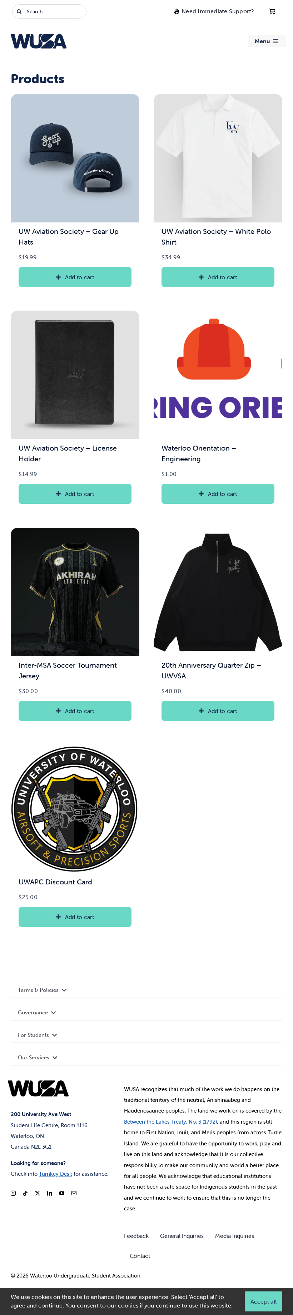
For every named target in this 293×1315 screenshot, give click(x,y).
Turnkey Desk (55, 1173)
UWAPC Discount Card (55, 881)
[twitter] (37, 1193)
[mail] (73, 1193)
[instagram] (13, 1193)
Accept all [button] (263, 1301)
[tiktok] (25, 1193)
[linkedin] (49, 1193)
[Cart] (272, 11)
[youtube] (61, 1193)
